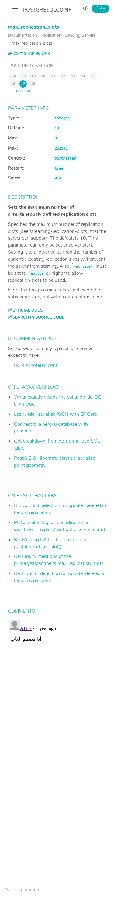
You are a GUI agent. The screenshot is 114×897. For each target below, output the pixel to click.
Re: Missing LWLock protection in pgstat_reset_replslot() (50, 543)
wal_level (83, 266)
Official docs (27, 310)
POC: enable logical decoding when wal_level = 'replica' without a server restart (59, 526)
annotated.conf (41, 365)
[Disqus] (57, 694)
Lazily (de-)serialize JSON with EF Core (55, 414)
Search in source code (38, 317)
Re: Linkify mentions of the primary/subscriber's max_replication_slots (59, 560)
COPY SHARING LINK (31, 53)
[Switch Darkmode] (84, 9)
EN (99, 8)
